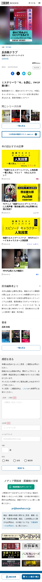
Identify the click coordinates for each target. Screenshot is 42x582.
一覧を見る (21, 126)
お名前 (4, 423)
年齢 (3, 445)
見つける (32, 3)
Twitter (18, 73)
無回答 (30, 460)
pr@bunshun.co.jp (21, 508)
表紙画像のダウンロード (22, 487)
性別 (3, 457)
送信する (21, 468)
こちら (25, 388)
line (29, 73)
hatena (24, 73)
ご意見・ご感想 (7, 398)
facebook (12, 73)
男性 (7, 460)
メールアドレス (7, 434)
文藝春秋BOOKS (9, 3)
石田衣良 (5, 59)
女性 (18, 460)
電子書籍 (8, 47)
